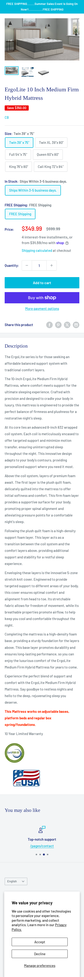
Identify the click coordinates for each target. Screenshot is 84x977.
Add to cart (42, 282)
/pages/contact (42, 846)
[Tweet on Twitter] (67, 324)
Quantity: (12, 265)
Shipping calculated (37, 250)
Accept (39, 942)
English (12, 881)
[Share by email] (76, 324)
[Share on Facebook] (49, 324)
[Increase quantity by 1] (51, 265)
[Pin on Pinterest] (58, 324)
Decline (40, 954)
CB (7, 117)
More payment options (42, 308)
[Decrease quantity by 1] (27, 265)
